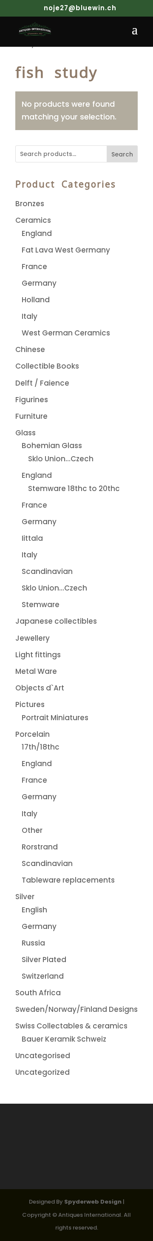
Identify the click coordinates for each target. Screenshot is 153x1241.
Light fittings (38, 655)
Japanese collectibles (56, 621)
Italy (29, 316)
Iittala (32, 538)
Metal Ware (36, 671)
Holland (36, 300)
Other (32, 830)
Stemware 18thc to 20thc (74, 488)
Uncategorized (42, 1072)
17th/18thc (41, 747)
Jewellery (32, 638)
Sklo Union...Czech (61, 459)
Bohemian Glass (52, 445)
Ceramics (33, 220)
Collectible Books (47, 366)
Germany (39, 283)
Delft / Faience (42, 383)
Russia (33, 943)
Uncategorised (42, 1056)
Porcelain (32, 734)
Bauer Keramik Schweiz (64, 1039)
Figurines (31, 400)
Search (122, 154)
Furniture (31, 416)
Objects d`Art (39, 688)
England (37, 233)
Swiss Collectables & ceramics (71, 1026)
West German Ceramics (66, 333)
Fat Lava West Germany (66, 250)
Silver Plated (44, 959)
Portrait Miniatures (55, 718)
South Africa (38, 993)
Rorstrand (40, 847)
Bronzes (29, 204)
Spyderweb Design (93, 1202)
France (34, 266)
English (34, 910)
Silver (24, 897)
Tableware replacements (68, 880)
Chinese (30, 349)
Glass (25, 433)
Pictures (30, 704)
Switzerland (43, 976)
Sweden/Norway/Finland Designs (76, 1009)
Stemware (41, 604)
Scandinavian (47, 571)
